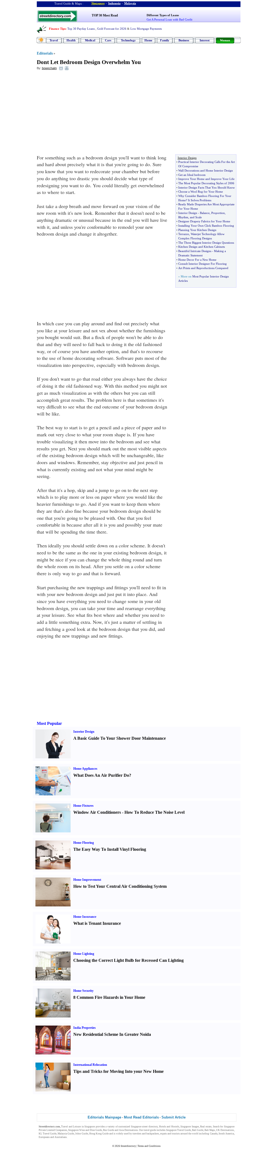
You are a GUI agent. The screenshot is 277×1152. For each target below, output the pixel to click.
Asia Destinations (128, 1130)
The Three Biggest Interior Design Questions (206, 242)
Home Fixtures (83, 806)
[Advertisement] (80, 114)
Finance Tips (57, 28)
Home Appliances (85, 769)
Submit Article (173, 1117)
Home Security (83, 991)
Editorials (45, 53)
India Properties (84, 1028)
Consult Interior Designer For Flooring (202, 263)
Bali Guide (197, 1130)
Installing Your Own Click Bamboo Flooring (206, 225)
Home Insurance (84, 917)
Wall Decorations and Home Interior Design (205, 170)
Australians (61, 1137)
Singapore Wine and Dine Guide (85, 1130)
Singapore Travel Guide (178, 1130)
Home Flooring (83, 843)
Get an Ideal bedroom (192, 174)
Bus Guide (108, 1130)
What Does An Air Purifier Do (101, 775)
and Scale (196, 217)
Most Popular (49, 723)
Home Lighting (83, 954)
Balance (205, 213)
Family (164, 40)
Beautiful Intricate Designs (194, 251)
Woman (225, 40)
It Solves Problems (199, 200)
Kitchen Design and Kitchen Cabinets (201, 246)
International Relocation (90, 1065)
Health (71, 40)
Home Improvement (87, 880)
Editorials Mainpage (104, 1117)
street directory (150, 1126)
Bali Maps (210, 1130)
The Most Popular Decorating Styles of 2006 (206, 183)
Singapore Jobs (76, 1137)
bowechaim (49, 68)
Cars (108, 40)
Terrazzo (183, 234)
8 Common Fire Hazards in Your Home (109, 997)
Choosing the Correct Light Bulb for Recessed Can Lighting (128, 960)
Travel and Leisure (71, 1126)
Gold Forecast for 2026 (111, 28)
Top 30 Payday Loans (81, 28)
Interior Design (187, 213)
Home (148, 40)
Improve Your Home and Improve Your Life (206, 178)
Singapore (98, 3)
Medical (90, 40)
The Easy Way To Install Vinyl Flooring (109, 849)
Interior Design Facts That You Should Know (206, 187)
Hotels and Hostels (169, 1126)
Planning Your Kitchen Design (197, 230)
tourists (176, 1133)
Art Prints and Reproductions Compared (203, 268)
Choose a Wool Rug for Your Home (200, 191)
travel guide (150, 1130)
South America (226, 1133)
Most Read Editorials (141, 1117)
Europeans (44, 1137)
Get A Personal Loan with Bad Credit (169, 19)
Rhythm (183, 217)
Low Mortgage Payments (146, 28)
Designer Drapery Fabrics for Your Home (204, 221)
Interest (205, 40)
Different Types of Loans (163, 15)
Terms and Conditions (149, 1146)
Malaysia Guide (66, 1133)
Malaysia (130, 3)
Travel (54, 40)
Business (184, 40)
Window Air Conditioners (97, 812)
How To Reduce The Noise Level (154, 812)
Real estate (206, 1126)
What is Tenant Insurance (97, 923)
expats (163, 1133)
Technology (128, 40)
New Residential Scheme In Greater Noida (112, 1034)
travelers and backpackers (146, 1133)
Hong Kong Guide (99, 1133)
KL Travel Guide (48, 1133)
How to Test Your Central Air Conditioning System (120, 886)
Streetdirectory (128, 1146)
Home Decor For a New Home (197, 259)
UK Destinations (225, 1130)
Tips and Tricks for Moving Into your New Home (118, 1071)
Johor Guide (81, 1133)
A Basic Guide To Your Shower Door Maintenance (119, 738)
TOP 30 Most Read (105, 15)
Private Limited (47, 1130)
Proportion (218, 213)
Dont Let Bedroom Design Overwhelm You (89, 62)
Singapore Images (189, 1126)
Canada (213, 1133)
